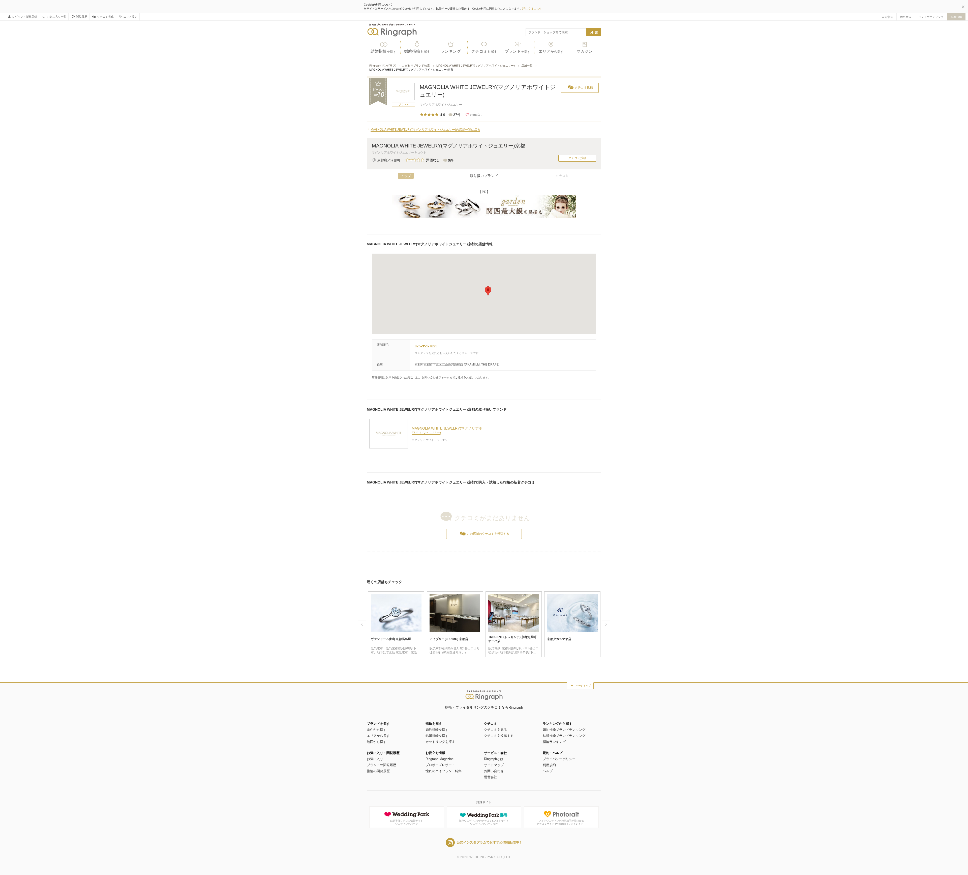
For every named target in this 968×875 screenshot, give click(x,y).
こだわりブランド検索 (416, 65)
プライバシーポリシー (559, 759)
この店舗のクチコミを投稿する (488, 533)
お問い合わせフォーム (435, 377)
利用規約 (549, 765)
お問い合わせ (494, 771)
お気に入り (375, 759)
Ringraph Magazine (439, 759)
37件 (457, 115)
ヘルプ (548, 771)
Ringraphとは (493, 759)
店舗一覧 (527, 65)
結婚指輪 (956, 16)
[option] (396, 624)
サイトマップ (494, 765)
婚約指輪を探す (437, 730)
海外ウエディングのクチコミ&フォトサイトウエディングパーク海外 (484, 822)
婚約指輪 (417, 51)
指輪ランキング (554, 742)
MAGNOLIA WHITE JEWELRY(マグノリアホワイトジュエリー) (476, 65)
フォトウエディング (931, 16)
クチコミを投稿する (498, 736)
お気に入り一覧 (56, 16)
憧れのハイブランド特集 (444, 771)
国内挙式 (887, 16)
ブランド (518, 51)
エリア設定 (130, 16)
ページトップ (583, 685)
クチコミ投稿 (105, 16)
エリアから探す (378, 736)
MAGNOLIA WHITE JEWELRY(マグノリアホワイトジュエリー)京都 (448, 145)
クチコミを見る (495, 730)
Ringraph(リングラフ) (382, 65)
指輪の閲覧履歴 (378, 771)
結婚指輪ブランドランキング (564, 736)
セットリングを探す (440, 742)
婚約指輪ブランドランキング (564, 730)
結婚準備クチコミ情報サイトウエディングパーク (406, 822)
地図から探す (376, 742)
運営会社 (490, 777)
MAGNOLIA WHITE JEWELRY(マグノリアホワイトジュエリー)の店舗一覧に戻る (425, 129)
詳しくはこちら (532, 8)
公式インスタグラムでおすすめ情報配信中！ (489, 842)
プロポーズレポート (440, 765)
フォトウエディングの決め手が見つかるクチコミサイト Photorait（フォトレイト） (561, 822)
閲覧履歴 (81, 16)
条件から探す (376, 730)
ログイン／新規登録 (24, 16)
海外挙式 (905, 16)
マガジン (585, 51)
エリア (551, 51)
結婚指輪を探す (437, 736)
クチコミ (484, 51)
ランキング (451, 51)
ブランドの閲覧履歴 (381, 765)
